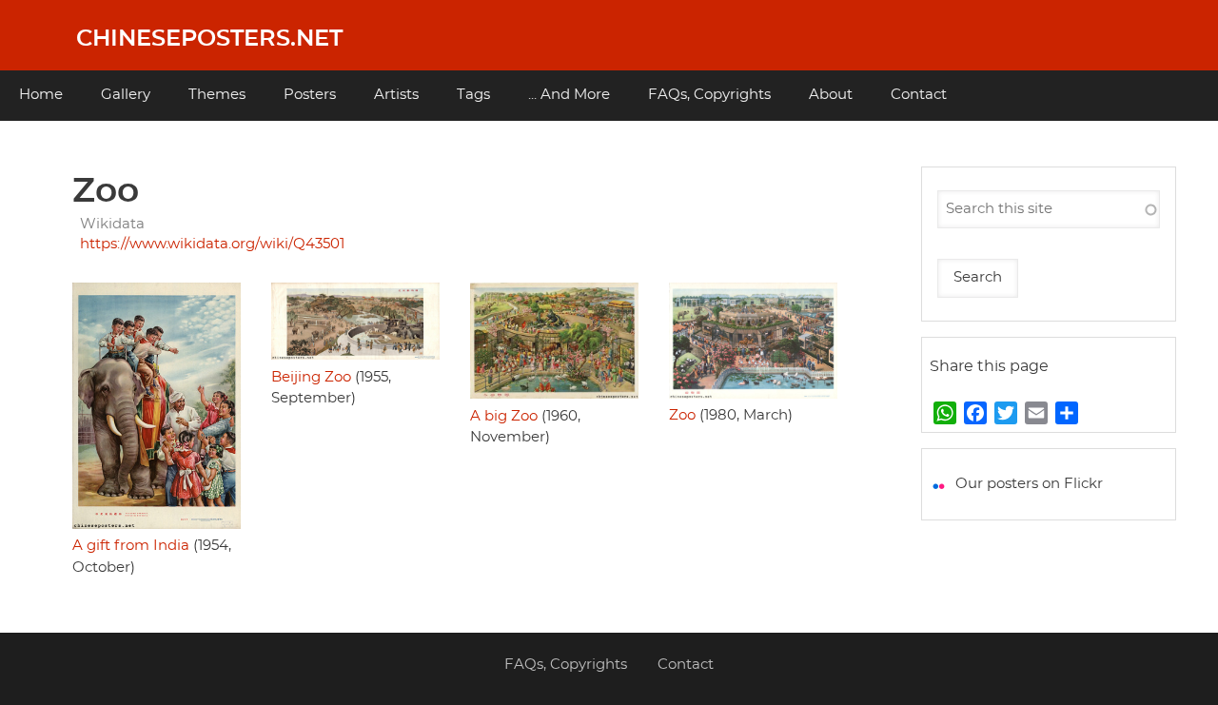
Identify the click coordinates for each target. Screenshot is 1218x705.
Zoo (682, 415)
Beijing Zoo (311, 377)
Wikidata (112, 224)
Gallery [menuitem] (125, 95)
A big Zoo (504, 416)
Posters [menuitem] (310, 95)
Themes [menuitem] (217, 95)
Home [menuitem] (41, 95)
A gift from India (130, 546)
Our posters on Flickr (1029, 484)
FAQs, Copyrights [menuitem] (709, 95)
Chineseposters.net (209, 39)
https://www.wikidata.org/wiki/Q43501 (212, 244)
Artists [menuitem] (396, 95)
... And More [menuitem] (569, 95)
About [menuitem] (831, 95)
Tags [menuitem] (473, 95)
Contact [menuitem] (919, 95)
